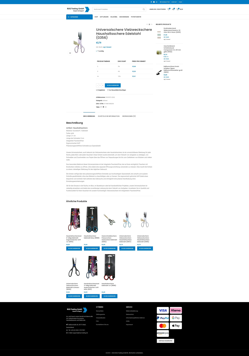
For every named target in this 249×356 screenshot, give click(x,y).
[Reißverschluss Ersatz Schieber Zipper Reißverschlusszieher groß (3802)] (159, 73)
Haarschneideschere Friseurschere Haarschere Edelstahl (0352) (109, 239)
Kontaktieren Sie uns (102, 324)
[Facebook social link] (151, 2)
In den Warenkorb (113, 85)
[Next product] (152, 24)
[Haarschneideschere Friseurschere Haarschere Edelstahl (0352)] (109, 219)
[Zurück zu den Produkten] (149, 24)
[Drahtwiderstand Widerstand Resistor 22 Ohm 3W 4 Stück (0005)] (159, 34)
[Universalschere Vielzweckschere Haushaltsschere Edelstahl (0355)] (145, 219)
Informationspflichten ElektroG (135, 318)
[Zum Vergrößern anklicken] (70, 53)
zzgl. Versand (107, 47)
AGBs (127, 321)
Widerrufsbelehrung (132, 311)
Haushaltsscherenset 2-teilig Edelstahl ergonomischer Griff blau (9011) (91, 286)
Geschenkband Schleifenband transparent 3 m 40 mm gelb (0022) (172, 49)
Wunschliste (99, 311)
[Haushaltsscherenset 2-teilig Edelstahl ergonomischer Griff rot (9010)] (74, 219)
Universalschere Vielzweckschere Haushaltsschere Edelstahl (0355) (143, 239)
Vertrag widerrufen (165, 341)
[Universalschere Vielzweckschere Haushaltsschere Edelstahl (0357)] (127, 219)
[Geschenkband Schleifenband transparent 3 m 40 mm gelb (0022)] (159, 54)
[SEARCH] (144, 9)
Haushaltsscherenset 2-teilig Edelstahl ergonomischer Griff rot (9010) (73, 239)
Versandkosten (100, 318)
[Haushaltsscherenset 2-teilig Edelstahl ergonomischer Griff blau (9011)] (92, 267)
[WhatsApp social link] (156, 2)
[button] (74, 248)
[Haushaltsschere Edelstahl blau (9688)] (92, 219)
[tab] (89, 115)
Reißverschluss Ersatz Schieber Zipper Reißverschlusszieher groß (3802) (173, 69)
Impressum (129, 324)
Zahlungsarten (100, 314)
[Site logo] (78, 9)
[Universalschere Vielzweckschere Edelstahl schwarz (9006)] (74, 267)
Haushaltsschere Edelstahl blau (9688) (91, 237)
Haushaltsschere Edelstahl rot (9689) (109, 285)
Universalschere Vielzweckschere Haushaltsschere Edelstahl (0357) (125, 239)
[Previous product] (147, 24)
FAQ (97, 321)
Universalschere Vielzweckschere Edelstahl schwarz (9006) (72, 286)
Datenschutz (130, 314)
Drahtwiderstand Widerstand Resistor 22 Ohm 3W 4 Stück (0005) (172, 30)
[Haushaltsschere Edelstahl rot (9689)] (109, 267)
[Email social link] (153, 2)
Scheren (105, 100)
